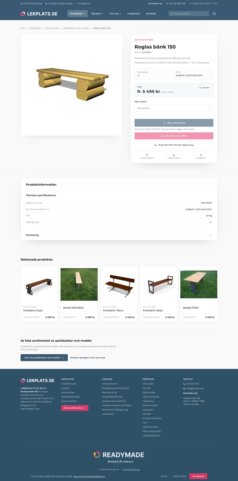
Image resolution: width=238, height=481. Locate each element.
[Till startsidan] (39, 13)
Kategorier (35, 28)
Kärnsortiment (109, 383)
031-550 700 (193, 383)
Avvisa (164, 476)
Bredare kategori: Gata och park (87, 357)
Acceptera (198, 476)
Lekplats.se (108, 414)
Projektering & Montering (115, 388)
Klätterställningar (70, 396)
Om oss (114, 13)
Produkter (76, 13)
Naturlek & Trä (109, 392)
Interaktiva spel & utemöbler (117, 405)
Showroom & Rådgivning (115, 409)
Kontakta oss (155, 3)
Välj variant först (176, 123)
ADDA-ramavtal (151, 396)
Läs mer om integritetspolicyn (89, 476)
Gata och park (52, 28)
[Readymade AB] (119, 456)
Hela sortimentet (73, 408)
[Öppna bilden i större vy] (72, 85)
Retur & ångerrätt (152, 431)
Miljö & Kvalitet (150, 427)
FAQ (145, 422)
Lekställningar (69, 383)
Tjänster (96, 13)
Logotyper (148, 409)
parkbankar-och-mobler (76, 28)
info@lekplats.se (195, 388)
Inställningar (179, 476)
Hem (23, 28)
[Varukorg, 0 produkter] (214, 13)
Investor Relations (152, 418)
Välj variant (141, 101)
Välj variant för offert (176, 135)
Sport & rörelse (68, 401)
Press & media (150, 405)
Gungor (65, 388)
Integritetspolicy (151, 435)
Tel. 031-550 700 (177, 3)
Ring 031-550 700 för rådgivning (175, 145)
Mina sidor (148, 383)
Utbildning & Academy (114, 401)
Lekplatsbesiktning (112, 396)
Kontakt (151, 13)
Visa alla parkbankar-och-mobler (42, 357)
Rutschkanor (68, 392)
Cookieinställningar (131, 469)
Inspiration (133, 13)
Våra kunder (149, 392)
